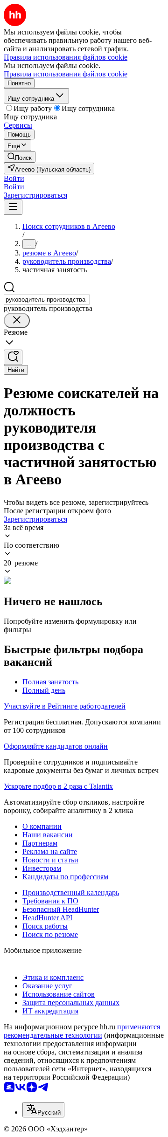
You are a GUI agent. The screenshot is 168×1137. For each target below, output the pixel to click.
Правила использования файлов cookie (65, 74)
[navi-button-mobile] (13, 207)
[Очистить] (17, 320)
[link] (19, 157)
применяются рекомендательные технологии (82, 1031)
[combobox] (47, 299)
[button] (14, 178)
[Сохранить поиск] (13, 357)
